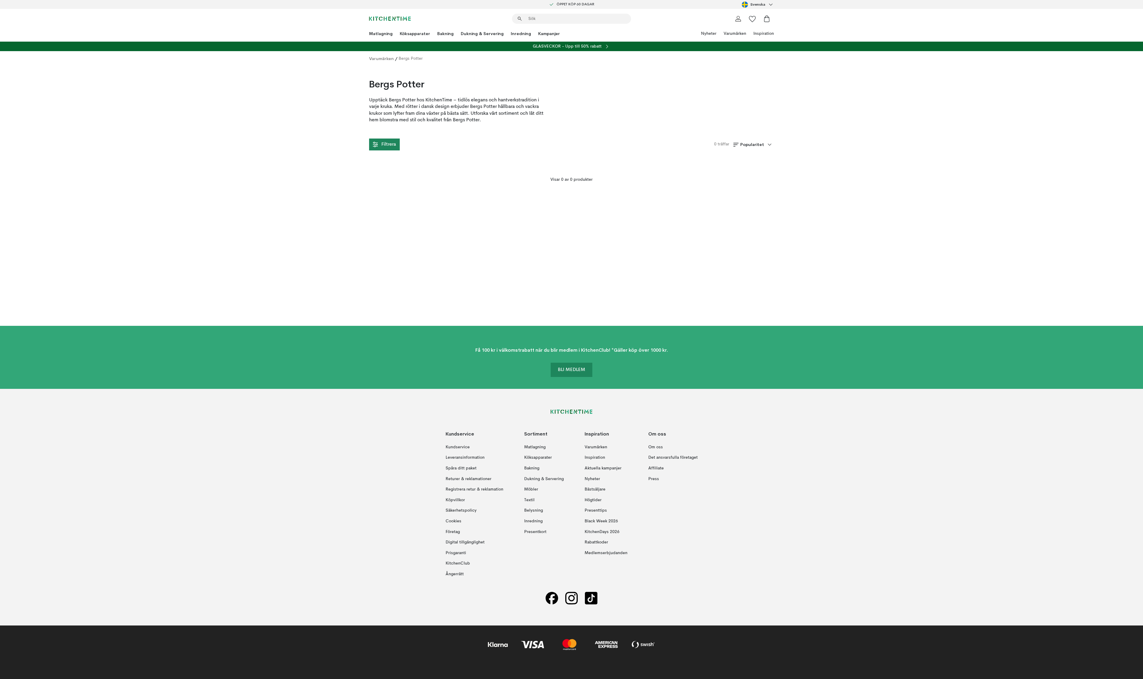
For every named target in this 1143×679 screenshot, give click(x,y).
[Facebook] (552, 598)
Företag (453, 532)
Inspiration (763, 34)
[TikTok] (591, 598)
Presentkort (535, 532)
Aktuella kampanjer (603, 468)
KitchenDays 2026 (602, 532)
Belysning (533, 510)
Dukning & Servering (482, 33)
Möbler (531, 489)
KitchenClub (458, 563)
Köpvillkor (455, 500)
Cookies (453, 521)
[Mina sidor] (738, 19)
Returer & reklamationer (468, 479)
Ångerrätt (455, 574)
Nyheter (708, 34)
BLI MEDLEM (571, 370)
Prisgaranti (456, 553)
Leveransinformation (465, 458)
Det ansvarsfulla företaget (673, 458)
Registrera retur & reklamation (474, 489)
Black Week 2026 (601, 521)
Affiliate (656, 468)
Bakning (445, 33)
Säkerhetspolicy (461, 510)
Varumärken (735, 34)
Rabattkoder (596, 542)
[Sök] (520, 19)
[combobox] (758, 4)
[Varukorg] (767, 19)
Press (653, 479)
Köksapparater (415, 33)
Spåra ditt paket (461, 468)
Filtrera (388, 144)
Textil (529, 500)
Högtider (593, 500)
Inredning (521, 33)
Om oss (655, 447)
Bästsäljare (595, 489)
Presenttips (596, 510)
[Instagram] (571, 598)
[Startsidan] (390, 19)
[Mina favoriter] (752, 19)
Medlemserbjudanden (606, 553)
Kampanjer (549, 33)
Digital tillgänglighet (465, 542)
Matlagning (381, 33)
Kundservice (458, 447)
